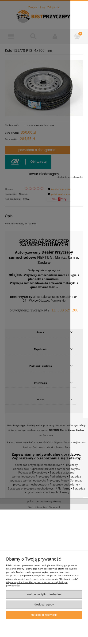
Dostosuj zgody (44, 604)
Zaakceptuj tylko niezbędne (44, 594)
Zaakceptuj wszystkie (44, 615)
